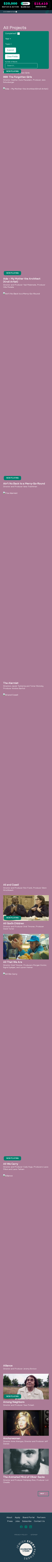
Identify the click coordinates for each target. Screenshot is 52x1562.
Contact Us (39, 1521)
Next (42, 1493)
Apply (17, 1517)
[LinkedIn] (30, 1527)
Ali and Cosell (11, 885)
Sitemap (34, 1535)
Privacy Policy (21, 1535)
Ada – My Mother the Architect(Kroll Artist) (21, 280)
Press (10, 1521)
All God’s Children (13, 923)
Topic (7, 44)
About (9, 1517)
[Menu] (47, 11)
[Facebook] (21, 1527)
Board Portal (28, 1517)
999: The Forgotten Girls (17, 77)
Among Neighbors (13, 1402)
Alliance (7, 1365)
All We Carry (10, 1164)
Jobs (17, 1521)
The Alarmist (10, 683)
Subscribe (26, 1521)
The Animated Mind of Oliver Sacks (24, 1477)
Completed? (11, 33)
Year (7, 39)
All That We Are (12, 962)
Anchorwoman (11, 1438)
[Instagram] (26, 1527)
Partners (41, 1517)
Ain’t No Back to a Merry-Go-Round (24, 483)
